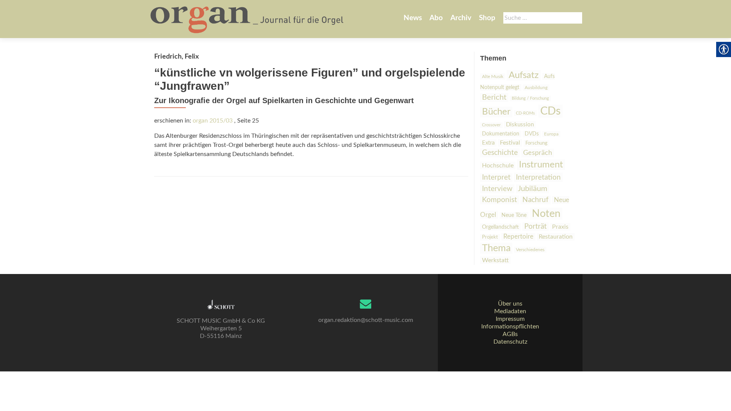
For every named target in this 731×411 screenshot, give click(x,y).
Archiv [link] (460, 18)
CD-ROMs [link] (525, 113)
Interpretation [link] (538, 177)
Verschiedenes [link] (530, 249)
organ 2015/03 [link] (213, 121)
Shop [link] (487, 18)
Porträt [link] (535, 226)
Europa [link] (551, 134)
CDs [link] (550, 111)
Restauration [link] (556, 237)
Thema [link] (496, 248)
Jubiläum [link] (532, 189)
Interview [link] (497, 189)
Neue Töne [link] (514, 215)
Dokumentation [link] (500, 134)
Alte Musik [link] (492, 76)
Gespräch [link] (537, 153)
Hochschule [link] (498, 165)
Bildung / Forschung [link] (530, 98)
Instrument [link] (541, 164)
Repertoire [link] (518, 237)
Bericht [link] (494, 97)
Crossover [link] (491, 125)
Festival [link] (510, 143)
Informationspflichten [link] (510, 326)
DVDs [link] (532, 134)
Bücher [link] (496, 111)
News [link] (413, 18)
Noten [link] (546, 214)
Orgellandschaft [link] (500, 227)
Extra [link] (488, 143)
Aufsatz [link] (524, 75)
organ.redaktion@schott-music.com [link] (365, 320)
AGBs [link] (510, 334)
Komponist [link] (499, 200)
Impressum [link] (510, 319)
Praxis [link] (560, 227)
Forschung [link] (536, 143)
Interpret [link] (496, 177)
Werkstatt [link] (495, 260)
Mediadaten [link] (510, 311)
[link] (247, 19)
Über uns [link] (510, 304)
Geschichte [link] (500, 152)
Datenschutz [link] (510, 342)
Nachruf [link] (535, 200)
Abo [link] (436, 18)
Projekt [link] (490, 237)
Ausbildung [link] (536, 87)
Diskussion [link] (520, 124)
